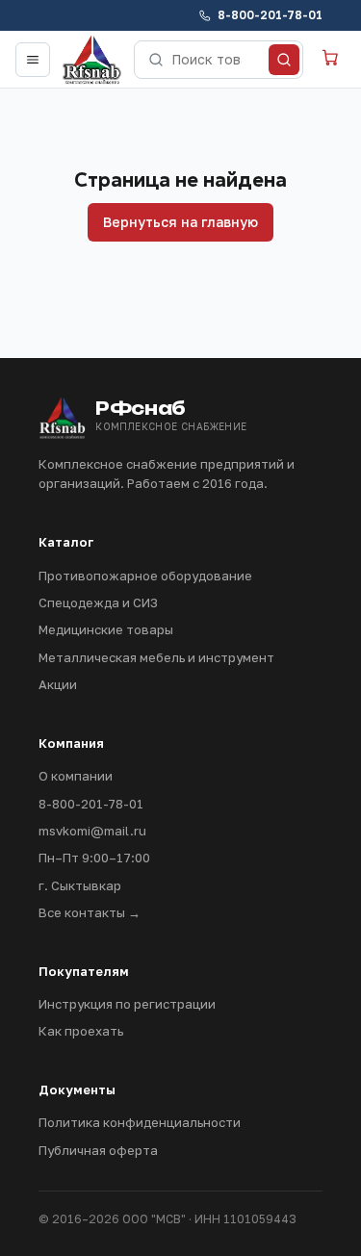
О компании (76, 775)
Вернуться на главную (180, 222)
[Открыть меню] (32, 59)
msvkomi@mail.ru (92, 830)
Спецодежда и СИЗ (98, 602)
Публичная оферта (98, 1150)
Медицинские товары (106, 629)
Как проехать (81, 1030)
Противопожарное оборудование (145, 575)
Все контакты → (90, 912)
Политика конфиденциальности (140, 1122)
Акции (58, 684)
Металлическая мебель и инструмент (156, 657)
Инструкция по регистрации (127, 1004)
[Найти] (284, 59)
